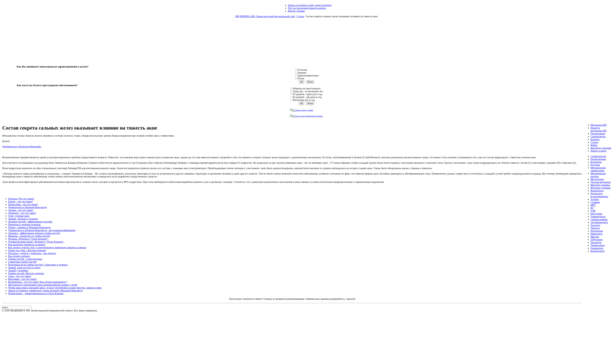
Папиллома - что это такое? (23, 204)
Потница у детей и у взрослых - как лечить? (32, 253)
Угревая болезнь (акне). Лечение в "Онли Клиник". (36, 241)
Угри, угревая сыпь (18, 216)
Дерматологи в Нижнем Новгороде (27, 207)
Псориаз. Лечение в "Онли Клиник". (28, 239)
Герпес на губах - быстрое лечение (27, 250)
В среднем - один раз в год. (308, 94)
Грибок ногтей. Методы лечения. (26, 273)
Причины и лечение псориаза (24, 224)
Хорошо (301, 72)
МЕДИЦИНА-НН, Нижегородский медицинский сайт (265, 16)
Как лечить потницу (19, 256)
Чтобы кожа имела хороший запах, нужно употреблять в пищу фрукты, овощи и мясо (55, 287)
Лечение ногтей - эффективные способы (30, 221)
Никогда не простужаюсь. (307, 88)
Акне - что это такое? (19, 276)
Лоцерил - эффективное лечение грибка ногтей (34, 233)
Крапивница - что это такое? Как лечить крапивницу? (37, 282)
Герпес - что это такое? (20, 201)
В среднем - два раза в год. (307, 97)
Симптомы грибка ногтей (22, 262)
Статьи (300, 16)
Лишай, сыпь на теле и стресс (24, 267)
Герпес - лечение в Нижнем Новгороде (29, 227)
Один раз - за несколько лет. (308, 91)
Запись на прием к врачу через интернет (310, 5)
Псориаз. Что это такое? (21, 198)
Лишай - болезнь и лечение (23, 218)
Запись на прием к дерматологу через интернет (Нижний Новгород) (45, 290)
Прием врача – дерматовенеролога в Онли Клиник (36, 293)
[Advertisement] (306, 42)
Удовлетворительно (308, 75)
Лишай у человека (18, 270)
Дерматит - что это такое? (22, 213)
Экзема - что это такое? (20, 210)
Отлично (302, 69)
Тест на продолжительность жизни (307, 8)
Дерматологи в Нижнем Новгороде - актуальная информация (41, 230)
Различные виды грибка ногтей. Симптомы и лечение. (38, 264)
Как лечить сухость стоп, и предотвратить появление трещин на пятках (47, 247)
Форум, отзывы (296, 11)
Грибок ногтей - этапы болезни (25, 259)
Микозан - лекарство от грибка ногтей (29, 236)
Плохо (300, 78)
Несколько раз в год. (304, 100)
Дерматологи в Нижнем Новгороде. (22, 146)
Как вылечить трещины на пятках (26, 244)
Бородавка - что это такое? (22, 279)
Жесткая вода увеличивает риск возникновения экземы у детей (42, 284)
